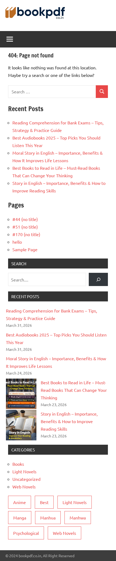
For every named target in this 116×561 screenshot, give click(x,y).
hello (17, 241)
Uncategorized (26, 479)
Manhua (48, 517)
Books (18, 464)
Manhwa (78, 517)
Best (44, 502)
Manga (19, 517)
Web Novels (24, 486)
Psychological (26, 533)
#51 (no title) (25, 226)
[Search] (98, 279)
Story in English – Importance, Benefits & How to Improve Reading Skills (69, 421)
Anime (19, 502)
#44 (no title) (25, 219)
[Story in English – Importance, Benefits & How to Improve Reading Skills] (21, 425)
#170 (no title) (26, 234)
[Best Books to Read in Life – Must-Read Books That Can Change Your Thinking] (21, 394)
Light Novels (24, 471)
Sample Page (24, 249)
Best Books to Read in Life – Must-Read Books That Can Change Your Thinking (74, 390)
